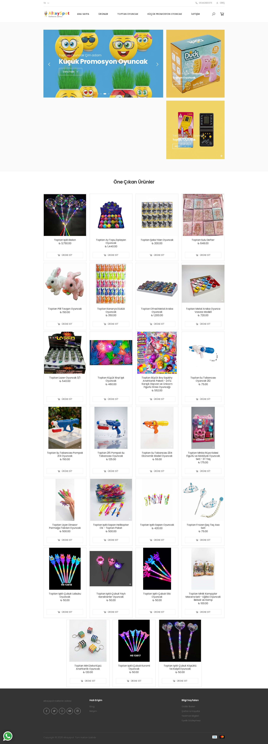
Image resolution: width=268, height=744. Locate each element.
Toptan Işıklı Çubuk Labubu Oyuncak (65, 595)
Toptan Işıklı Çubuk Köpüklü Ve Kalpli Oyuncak (180, 667)
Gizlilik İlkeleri (188, 706)
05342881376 (205, 2)
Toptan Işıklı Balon (65, 240)
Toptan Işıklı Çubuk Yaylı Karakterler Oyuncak (110, 595)
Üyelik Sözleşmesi (191, 720)
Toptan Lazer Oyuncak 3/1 (64, 377)
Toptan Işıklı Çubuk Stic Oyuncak (157, 595)
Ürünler (103, 14)
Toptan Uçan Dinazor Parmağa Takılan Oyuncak (65, 526)
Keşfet (178, 84)
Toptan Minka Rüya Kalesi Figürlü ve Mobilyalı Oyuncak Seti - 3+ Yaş (203, 456)
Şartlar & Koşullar (191, 711)
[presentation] (49, 64)
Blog (91, 706)
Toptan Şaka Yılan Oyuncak (157, 240)
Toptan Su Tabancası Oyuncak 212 (203, 379)
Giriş (222, 2)
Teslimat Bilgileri (190, 715)
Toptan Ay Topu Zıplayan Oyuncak (111, 241)
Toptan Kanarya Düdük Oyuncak (111, 310)
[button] (213, 14)
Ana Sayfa (83, 14)
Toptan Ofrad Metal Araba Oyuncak (157, 310)
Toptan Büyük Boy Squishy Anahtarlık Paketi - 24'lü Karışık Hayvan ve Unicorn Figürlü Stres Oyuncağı (157, 382)
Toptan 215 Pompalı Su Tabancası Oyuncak (111, 454)
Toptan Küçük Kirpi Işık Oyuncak (111, 379)
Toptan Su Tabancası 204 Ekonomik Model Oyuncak (157, 454)
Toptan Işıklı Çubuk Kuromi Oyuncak (134, 667)
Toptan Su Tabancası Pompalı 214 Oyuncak (65, 454)
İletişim (195, 14)
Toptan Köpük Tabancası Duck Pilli (193, 73)
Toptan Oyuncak (127, 14)
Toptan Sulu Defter (203, 240)
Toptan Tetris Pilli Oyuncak (188, 135)
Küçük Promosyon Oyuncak (164, 14)
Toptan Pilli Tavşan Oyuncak (65, 309)
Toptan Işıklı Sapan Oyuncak (157, 525)
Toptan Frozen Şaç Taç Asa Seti (203, 526)
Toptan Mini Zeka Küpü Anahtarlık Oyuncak (87, 667)
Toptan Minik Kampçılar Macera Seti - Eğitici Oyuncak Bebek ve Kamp (203, 597)
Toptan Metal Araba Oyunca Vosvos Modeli (203, 310)
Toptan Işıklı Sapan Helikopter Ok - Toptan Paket (111, 526)
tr (44, 3)
